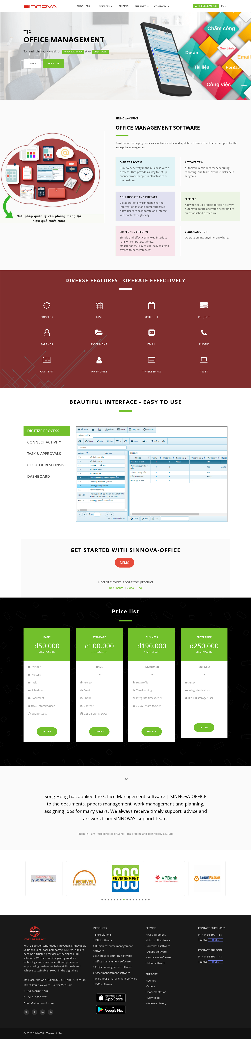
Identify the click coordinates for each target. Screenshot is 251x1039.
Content (47, 371)
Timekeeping (151, 371)
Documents (116, 588)
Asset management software (112, 973)
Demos (151, 980)
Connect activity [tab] (44, 442)
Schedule (151, 317)
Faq (139, 588)
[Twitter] (26, 1012)
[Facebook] (34, 1012)
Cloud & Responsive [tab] (47, 464)
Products (83, 6)
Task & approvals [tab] (44, 453)
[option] (125, 808)
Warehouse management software (116, 978)
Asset (204, 371)
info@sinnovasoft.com (40, 1003)
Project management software (113, 967)
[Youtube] (50, 1012)
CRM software (103, 940)
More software (156, 963)
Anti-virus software (159, 957)
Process (47, 317)
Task (99, 317)
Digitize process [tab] (43, 430)
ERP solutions (103, 934)
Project (204, 317)
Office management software (113, 961)
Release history (156, 1003)
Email (151, 344)
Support (140, 6)
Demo (32, 63)
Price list (53, 63)
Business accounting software (113, 955)
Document (99, 344)
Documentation (156, 992)
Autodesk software (158, 946)
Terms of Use (54, 1033)
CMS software (103, 984)
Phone (204, 344)
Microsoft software (158, 940)
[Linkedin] (42, 1012)
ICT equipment (156, 934)
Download (153, 997)
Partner (47, 344)
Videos (151, 986)
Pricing (123, 6)
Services (104, 6)
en (222, 6)
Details (46, 731)
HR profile (99, 371)
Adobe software (157, 951)
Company (160, 6)
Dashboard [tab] (38, 476)
